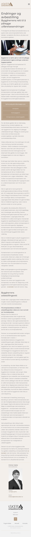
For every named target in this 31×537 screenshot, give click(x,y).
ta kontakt (10, 287)
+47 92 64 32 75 (13, 491)
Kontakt (25, 523)
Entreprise (16, 108)
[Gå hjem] (7, 4)
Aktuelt (17, 523)
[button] (29, 4)
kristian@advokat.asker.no (16, 496)
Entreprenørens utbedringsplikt (15, 117)
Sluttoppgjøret (15, 113)
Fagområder (7, 523)
